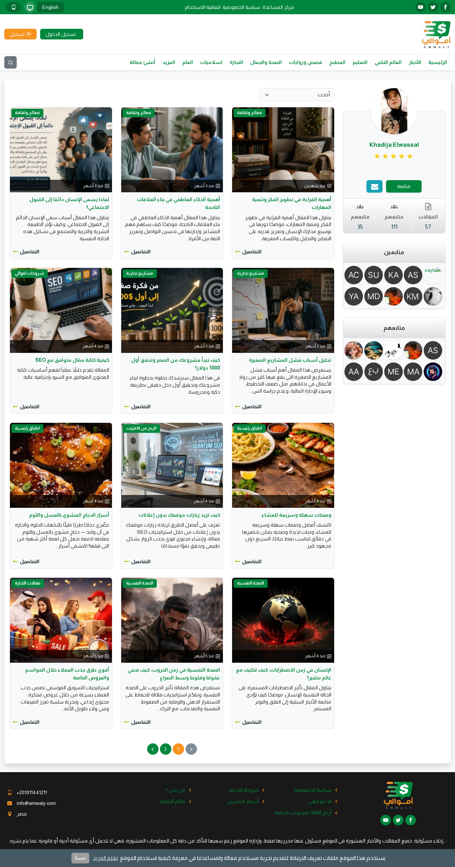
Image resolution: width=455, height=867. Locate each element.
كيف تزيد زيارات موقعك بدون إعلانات (179, 515)
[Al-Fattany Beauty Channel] (354, 275)
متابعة (404, 186)
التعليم (360, 62)
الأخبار (415, 62)
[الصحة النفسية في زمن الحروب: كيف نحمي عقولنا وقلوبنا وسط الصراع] (172, 620)
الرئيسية (437, 62)
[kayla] (433, 275)
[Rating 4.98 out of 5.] (394, 156)
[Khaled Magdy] (414, 296)
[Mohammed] (394, 296)
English (50, 7)
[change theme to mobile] (13, 7)
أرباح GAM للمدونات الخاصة (303, 812)
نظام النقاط (173, 801)
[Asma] (433, 350)
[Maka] (414, 371)
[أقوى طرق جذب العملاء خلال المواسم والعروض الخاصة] (61, 620)
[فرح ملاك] (354, 350)
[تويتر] (433, 7)
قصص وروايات (305, 62)
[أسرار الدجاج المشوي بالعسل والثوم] (61, 465)
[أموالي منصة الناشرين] (436, 34)
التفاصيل (252, 251)
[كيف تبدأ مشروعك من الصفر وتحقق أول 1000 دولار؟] (172, 310)
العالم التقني (388, 62)
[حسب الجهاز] (30, 7)
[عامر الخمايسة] (433, 371)
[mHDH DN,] (374, 296)
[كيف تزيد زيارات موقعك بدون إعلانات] (172, 465)
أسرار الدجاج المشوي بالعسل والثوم (69, 515)
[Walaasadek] (374, 350)
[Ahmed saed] (414, 275)
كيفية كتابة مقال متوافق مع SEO (72, 360)
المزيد (168, 62)
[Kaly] (394, 275)
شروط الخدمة (244, 790)
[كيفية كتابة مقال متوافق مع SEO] (61, 310)
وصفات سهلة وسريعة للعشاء (296, 515)
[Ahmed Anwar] (354, 371)
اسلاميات (211, 62)
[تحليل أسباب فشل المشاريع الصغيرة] (283, 310)
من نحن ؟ (175, 790)
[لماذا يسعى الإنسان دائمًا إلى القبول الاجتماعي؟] (61, 149)
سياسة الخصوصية (241, 7)
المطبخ (337, 62)
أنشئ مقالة (142, 62)
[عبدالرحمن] (374, 371)
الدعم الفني (320, 801)
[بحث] (10, 62)
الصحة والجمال (266, 62)
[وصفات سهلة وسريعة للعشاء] (283, 465)
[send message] (374, 186)
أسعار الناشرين (243, 801)
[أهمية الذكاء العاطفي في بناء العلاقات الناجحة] (172, 149)
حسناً (80, 858)
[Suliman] (374, 275)
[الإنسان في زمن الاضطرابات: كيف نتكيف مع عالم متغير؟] (283, 620)
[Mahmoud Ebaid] (394, 371)
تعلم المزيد (105, 858)
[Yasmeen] (354, 296)
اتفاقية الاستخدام (202, 7)
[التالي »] (153, 749)
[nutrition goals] (433, 296)
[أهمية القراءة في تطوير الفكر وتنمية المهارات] (283, 149)
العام (187, 62)
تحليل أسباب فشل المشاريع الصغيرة (290, 360)
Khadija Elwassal (394, 144)
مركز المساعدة (278, 7)
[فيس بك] (445, 7)
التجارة (236, 62)
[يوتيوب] (420, 7)
